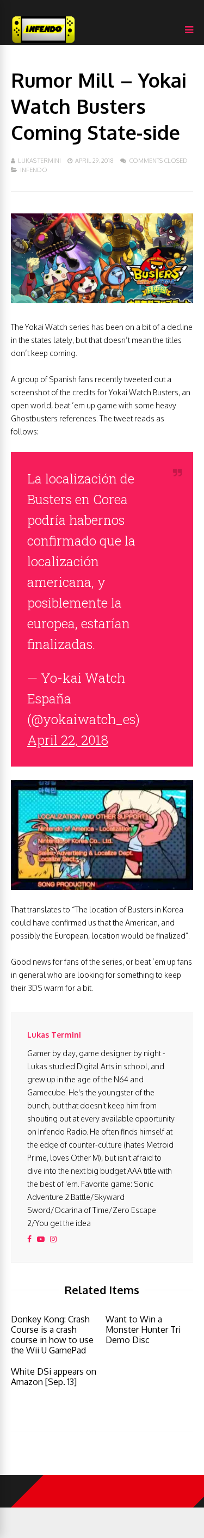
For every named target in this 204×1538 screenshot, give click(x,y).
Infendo (33, 170)
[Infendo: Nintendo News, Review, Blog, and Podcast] (43, 43)
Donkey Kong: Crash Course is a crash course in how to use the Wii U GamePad (52, 1335)
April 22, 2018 (67, 740)
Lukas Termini (39, 160)
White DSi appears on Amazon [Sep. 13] (53, 1376)
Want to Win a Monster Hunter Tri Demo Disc (143, 1329)
